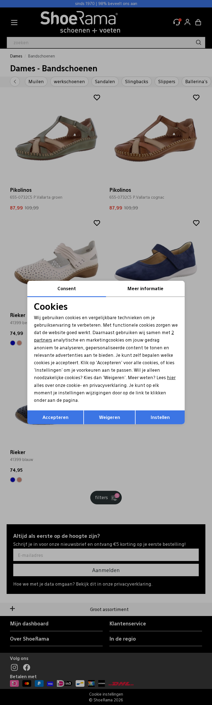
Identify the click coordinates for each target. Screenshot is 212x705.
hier (171, 377)
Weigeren (109, 417)
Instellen (160, 417)
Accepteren (55, 417)
